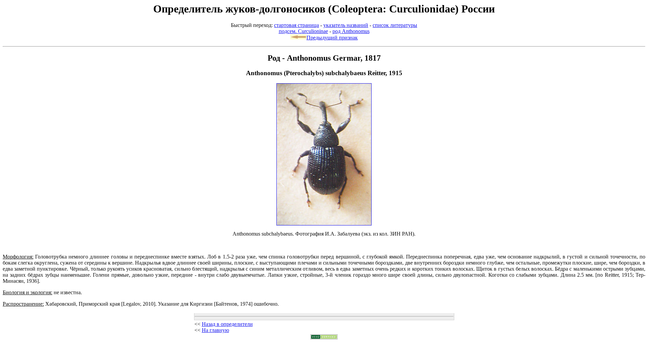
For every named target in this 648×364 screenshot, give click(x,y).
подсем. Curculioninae (303, 31)
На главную (215, 330)
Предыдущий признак (332, 37)
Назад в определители (227, 324)
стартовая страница (296, 25)
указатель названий (345, 25)
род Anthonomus (351, 31)
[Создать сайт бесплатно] (324, 337)
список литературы (395, 25)
